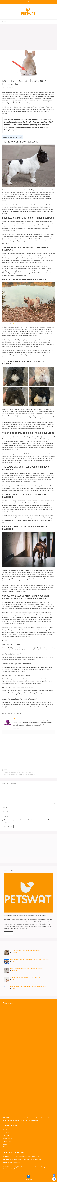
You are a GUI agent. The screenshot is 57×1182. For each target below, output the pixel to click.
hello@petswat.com (13, 1162)
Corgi (13, 961)
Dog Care (6, 1132)
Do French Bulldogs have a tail (11, 771)
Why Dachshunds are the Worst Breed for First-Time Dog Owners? (19, 774)
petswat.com (16, 728)
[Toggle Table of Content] (19, 137)
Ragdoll (14, 970)
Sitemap (5, 1147)
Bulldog (5, 769)
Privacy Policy (7, 1141)
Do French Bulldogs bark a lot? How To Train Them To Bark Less (18, 772)
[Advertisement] (28, 35)
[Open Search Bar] (54, 21)
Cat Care (6, 1135)
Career (5, 1144)
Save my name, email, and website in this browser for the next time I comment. (26, 821)
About (5, 1130)
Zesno (47, 1167)
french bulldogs (22, 771)
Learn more (8, 933)
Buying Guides (7, 1138)
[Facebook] (28, 2)
